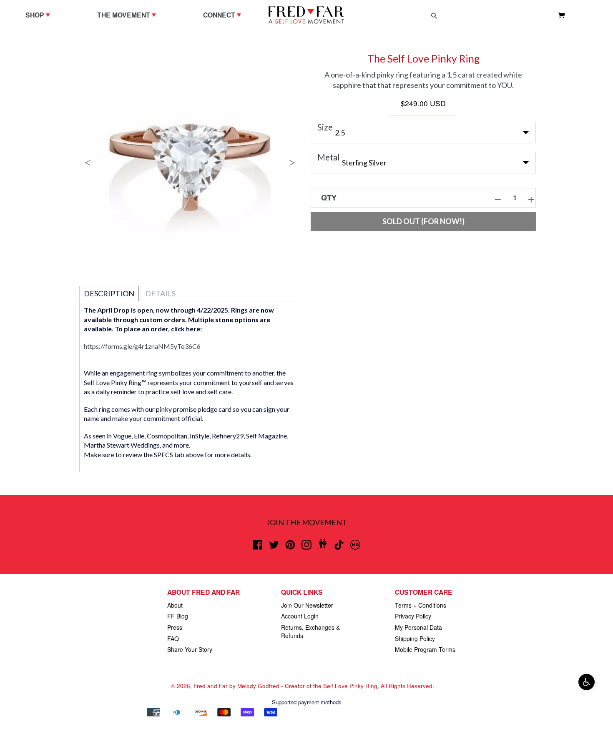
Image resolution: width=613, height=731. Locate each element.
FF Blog (177, 616)
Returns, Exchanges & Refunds (310, 631)
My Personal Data (418, 627)
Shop (39, 15)
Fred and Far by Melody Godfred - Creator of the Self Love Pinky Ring (285, 686)
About (175, 605)
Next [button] (292, 163)
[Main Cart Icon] (558, 15)
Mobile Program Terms (425, 649)
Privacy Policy (413, 616)
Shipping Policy (415, 638)
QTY (329, 197)
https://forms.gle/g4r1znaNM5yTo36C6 (142, 346)
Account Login (300, 616)
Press (174, 627)
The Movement (128, 15)
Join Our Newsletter (307, 605)
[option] (189, 163)
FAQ (173, 638)
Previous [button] (87, 163)
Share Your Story (189, 649)
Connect (224, 15)
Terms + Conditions (420, 605)
